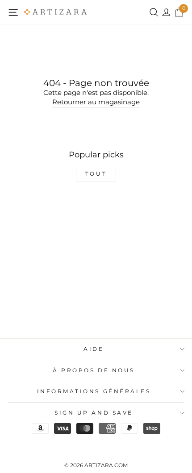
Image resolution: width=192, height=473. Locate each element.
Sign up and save (93, 413)
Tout (96, 173)
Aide (93, 349)
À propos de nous (94, 370)
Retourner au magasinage (96, 102)
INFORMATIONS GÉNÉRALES (94, 391)
